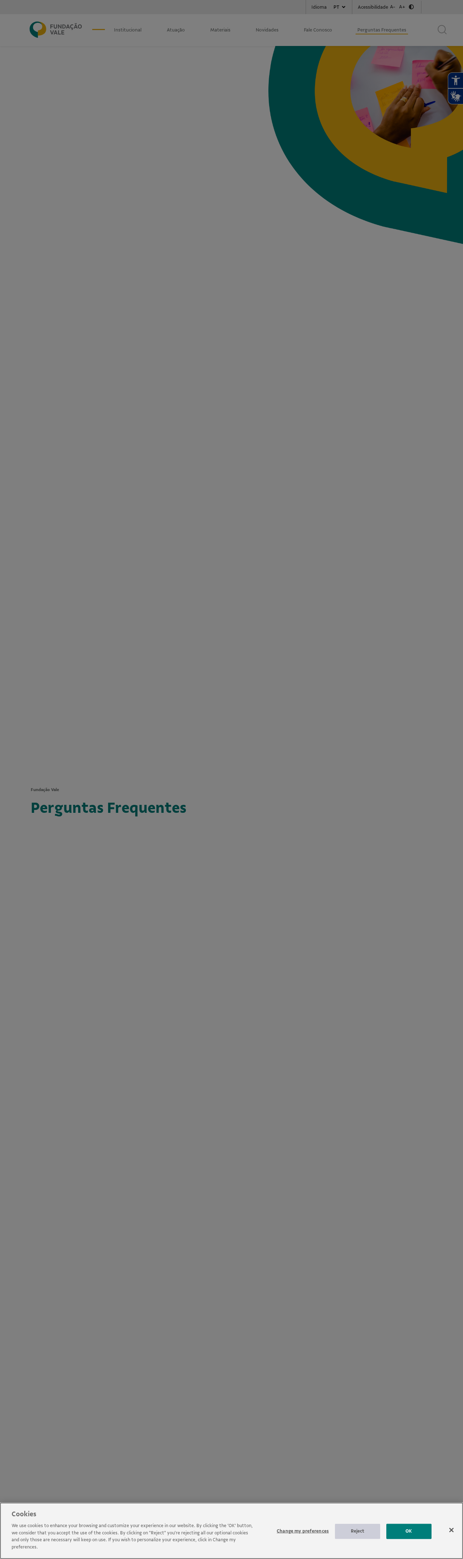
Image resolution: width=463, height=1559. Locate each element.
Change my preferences (303, 1531)
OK (408, 1531)
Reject (358, 1531)
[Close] (451, 1530)
